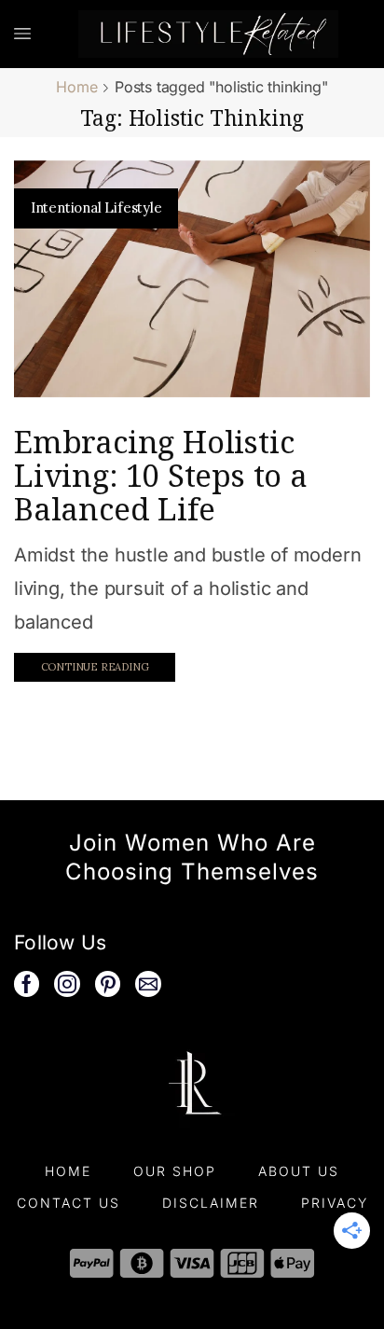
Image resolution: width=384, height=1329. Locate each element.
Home (76, 86)
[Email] (148, 984)
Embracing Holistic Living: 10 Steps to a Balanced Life (161, 475)
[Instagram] (67, 984)
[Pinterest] (108, 984)
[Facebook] (26, 984)
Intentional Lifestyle (96, 207)
